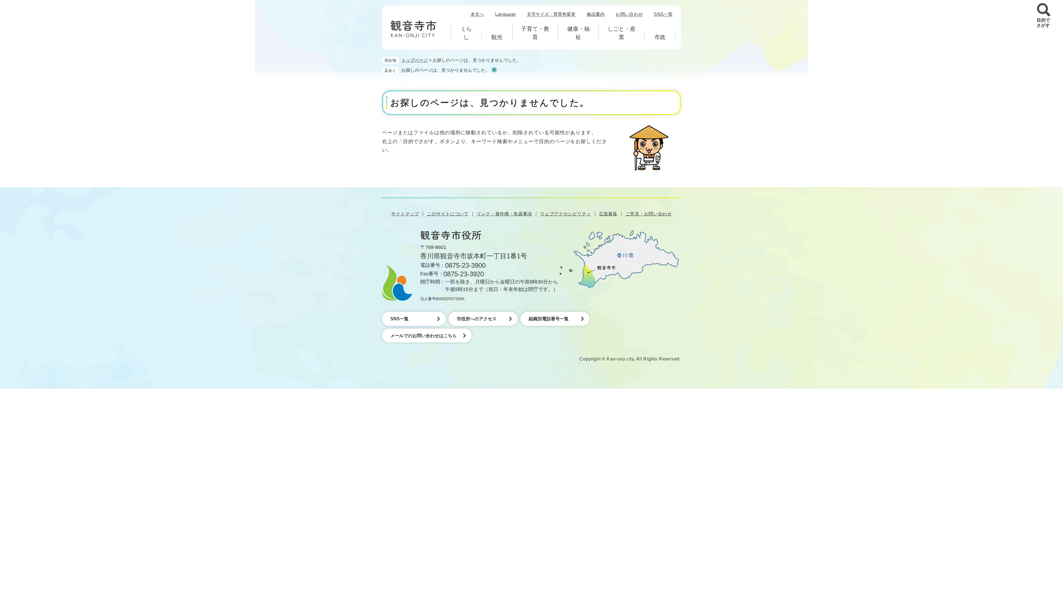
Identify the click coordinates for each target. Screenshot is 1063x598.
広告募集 (608, 214)
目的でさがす (1043, 23)
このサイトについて (447, 214)
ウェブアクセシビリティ (565, 214)
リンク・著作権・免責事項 (504, 214)
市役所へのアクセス (477, 318)
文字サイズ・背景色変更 (551, 14)
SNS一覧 (663, 14)
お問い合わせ (629, 14)
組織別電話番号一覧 (549, 318)
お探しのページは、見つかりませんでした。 (445, 70)
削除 (494, 70)
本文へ (477, 14)
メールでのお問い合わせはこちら (423, 335)
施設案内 (596, 14)
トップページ (414, 60)
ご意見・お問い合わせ (649, 214)
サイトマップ (405, 214)
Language (505, 14)
